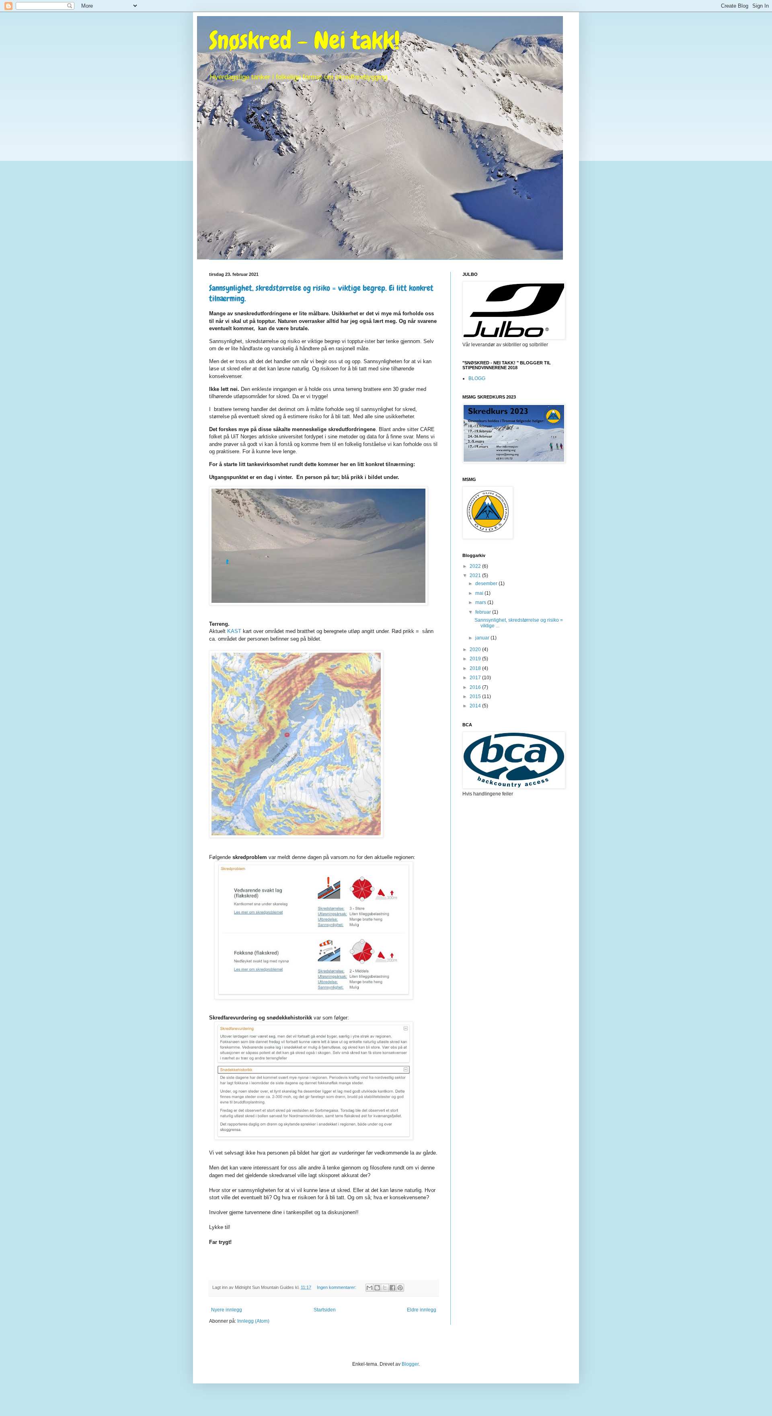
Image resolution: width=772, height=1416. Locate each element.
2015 (476, 696)
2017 (476, 677)
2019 (476, 659)
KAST (234, 631)
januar (483, 638)
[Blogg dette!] (377, 1288)
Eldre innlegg (421, 1310)
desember (487, 583)
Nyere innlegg (226, 1310)
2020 (476, 649)
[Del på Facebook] (392, 1288)
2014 (476, 706)
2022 (476, 566)
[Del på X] (385, 1288)
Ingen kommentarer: (337, 1287)
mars (481, 602)
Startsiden (325, 1310)
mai (480, 593)
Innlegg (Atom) (253, 1321)
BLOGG (476, 378)
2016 (476, 687)
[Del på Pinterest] (400, 1288)
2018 (476, 668)
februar (483, 612)
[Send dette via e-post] (369, 1288)
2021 (476, 575)
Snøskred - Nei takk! (304, 40)
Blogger (410, 1364)
